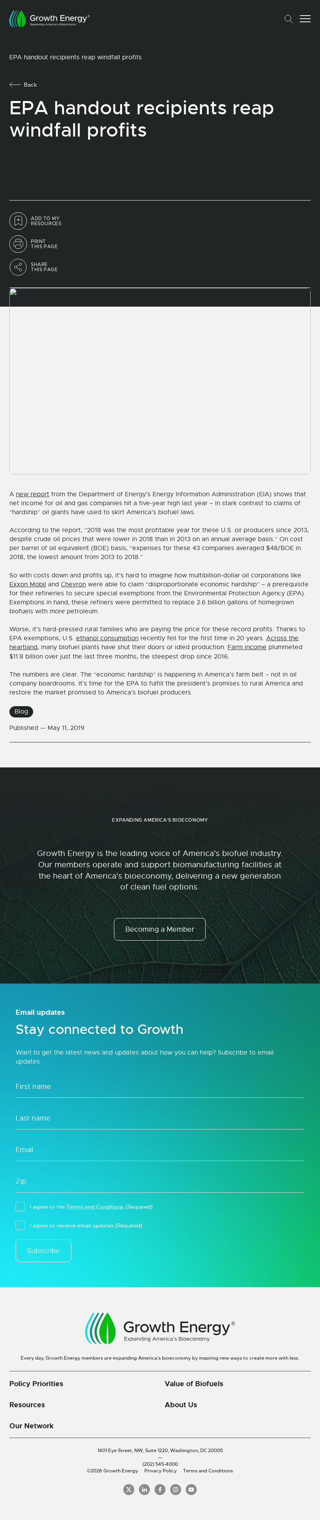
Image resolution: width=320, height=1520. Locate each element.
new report (32, 494)
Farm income (247, 647)
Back (30, 85)
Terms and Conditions (95, 1206)
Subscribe (43, 1251)
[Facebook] (160, 1489)
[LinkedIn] (144, 1489)
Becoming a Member (159, 929)
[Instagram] (175, 1489)
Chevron (73, 584)
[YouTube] (191, 1489)
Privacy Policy (160, 1471)
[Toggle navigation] (305, 18)
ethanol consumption (107, 638)
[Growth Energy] (49, 18)
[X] (128, 1489)
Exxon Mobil (27, 584)
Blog (21, 712)
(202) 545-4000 (160, 1464)
